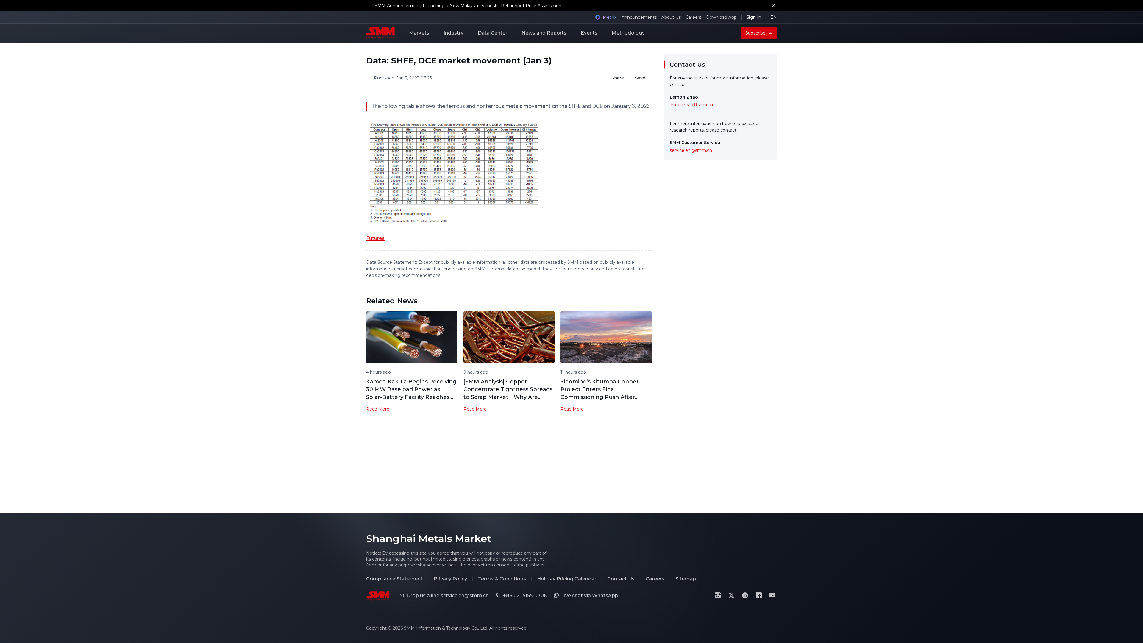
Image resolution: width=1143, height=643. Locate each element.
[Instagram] (717, 595)
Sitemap (685, 579)
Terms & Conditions (502, 579)
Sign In (754, 17)
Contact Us (621, 579)
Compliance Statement (394, 579)
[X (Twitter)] (731, 595)
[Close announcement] (773, 5)
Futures (375, 238)
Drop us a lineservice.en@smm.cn (448, 595)
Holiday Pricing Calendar (566, 579)
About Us (671, 17)
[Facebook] (758, 595)
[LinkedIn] (745, 595)
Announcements (639, 17)
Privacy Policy (450, 579)
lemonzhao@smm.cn (692, 104)
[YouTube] (772, 595)
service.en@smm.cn (691, 150)
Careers (693, 17)
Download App (721, 17)
